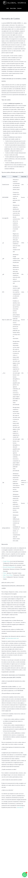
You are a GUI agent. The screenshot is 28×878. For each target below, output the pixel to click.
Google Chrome (6, 561)
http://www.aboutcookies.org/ (12, 638)
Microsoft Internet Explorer (9, 567)
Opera (4, 577)
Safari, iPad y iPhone (8, 575)
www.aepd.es (20, 807)
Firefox (4, 573)
